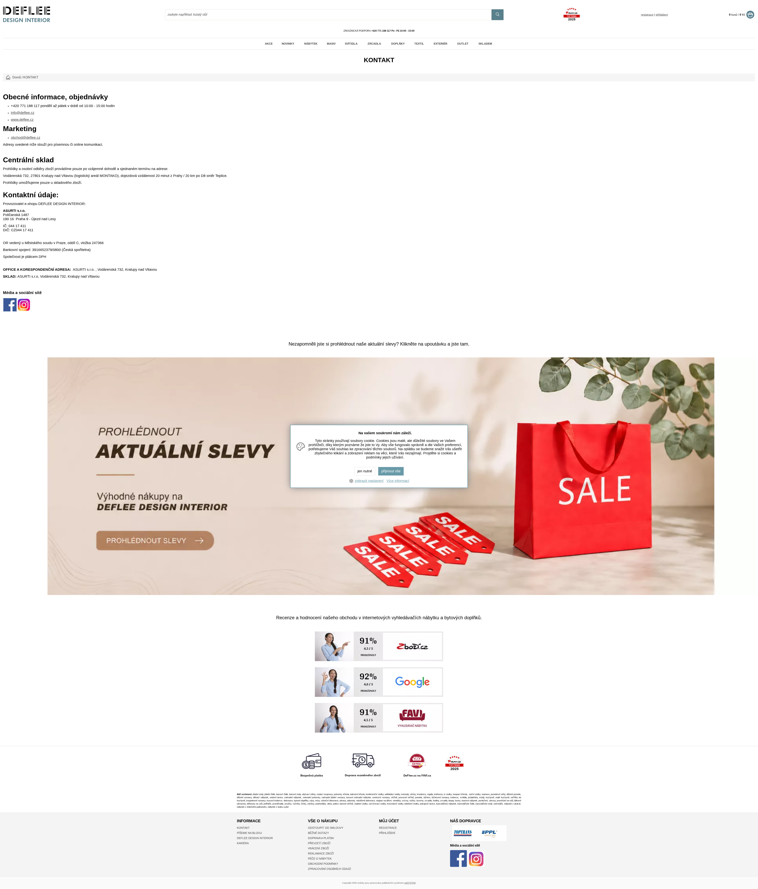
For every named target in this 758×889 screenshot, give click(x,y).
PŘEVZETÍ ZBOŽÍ (319, 843)
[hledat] (498, 14)
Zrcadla (374, 43)
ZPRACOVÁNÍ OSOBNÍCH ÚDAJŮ (329, 868)
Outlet (462, 43)
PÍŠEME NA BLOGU (249, 832)
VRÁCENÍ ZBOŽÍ (318, 848)
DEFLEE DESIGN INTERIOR (255, 838)
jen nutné (364, 471)
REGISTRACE (388, 827)
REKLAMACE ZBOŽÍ (321, 853)
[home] (26, 21)
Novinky (288, 43)
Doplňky (398, 43)
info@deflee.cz (22, 113)
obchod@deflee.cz (25, 138)
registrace (647, 14)
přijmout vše (391, 471)
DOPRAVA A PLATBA (321, 838)
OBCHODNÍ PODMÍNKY (323, 863)
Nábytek (310, 43)
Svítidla (351, 43)
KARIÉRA (243, 843)
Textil (419, 43)
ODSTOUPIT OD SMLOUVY (325, 827)
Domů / (17, 77)
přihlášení (662, 14)
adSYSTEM (410, 883)
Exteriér (440, 43)
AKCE (269, 43)
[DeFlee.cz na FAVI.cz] (417, 769)
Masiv (331, 43)
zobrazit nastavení (369, 481)
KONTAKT (243, 827)
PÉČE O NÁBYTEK (320, 858)
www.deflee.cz (22, 120)
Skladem (485, 43)
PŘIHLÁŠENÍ (387, 832)
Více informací (398, 481)
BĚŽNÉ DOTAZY (318, 832)
